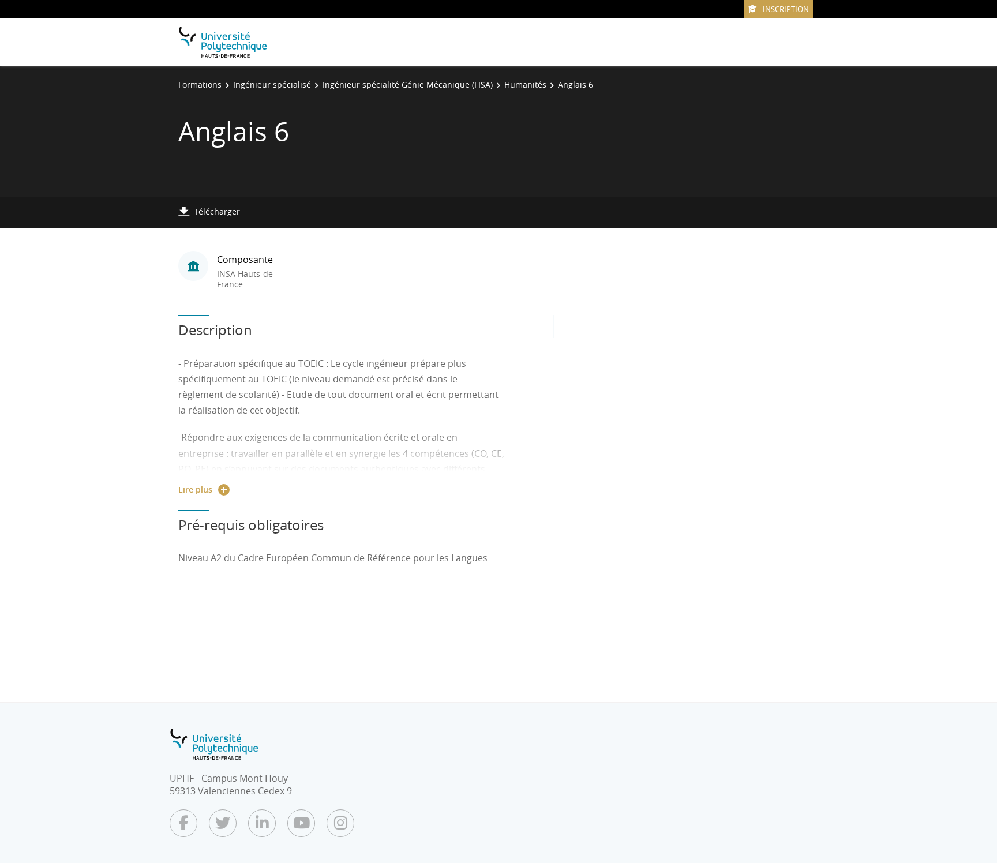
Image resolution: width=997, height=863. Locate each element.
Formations (200, 84)
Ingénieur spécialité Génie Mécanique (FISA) (408, 84)
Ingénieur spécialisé (272, 84)
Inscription (786, 9)
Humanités (525, 84)
